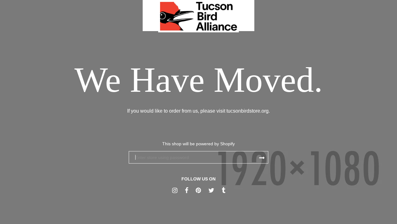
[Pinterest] (198, 190)
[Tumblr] (223, 190)
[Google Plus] (174, 190)
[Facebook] (186, 190)
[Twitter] (211, 190)
